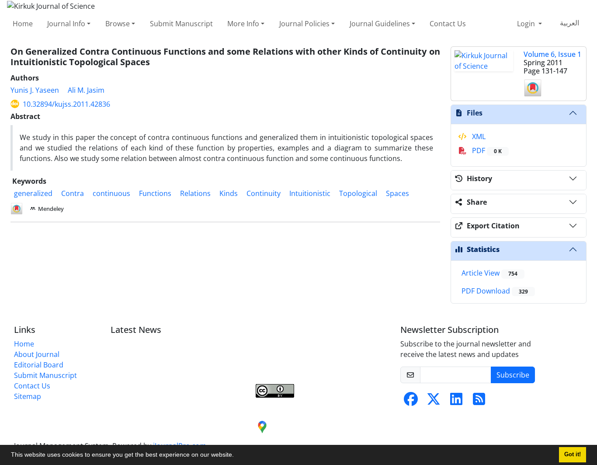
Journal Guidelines (380, 23)
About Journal (36, 354)
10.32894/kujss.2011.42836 (66, 104)
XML (478, 136)
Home (23, 23)
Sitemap (27, 396)
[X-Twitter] (433, 401)
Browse (117, 23)
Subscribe (512, 375)
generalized (33, 193)
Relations (195, 193)
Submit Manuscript (181, 23)
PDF (486, 150)
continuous (111, 193)
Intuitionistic (309, 193)
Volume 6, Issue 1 (552, 54)
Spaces (397, 193)
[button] (237, 456)
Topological (358, 193)
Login (527, 23)
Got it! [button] (572, 454)
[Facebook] (410, 401)
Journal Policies (304, 23)
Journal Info (66, 23)
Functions (155, 193)
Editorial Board (38, 365)
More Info (243, 23)
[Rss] (479, 401)
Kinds (228, 193)
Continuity (263, 193)
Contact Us (448, 23)
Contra (72, 193)
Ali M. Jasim (86, 90)
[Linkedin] (456, 401)
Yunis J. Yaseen (34, 90)
